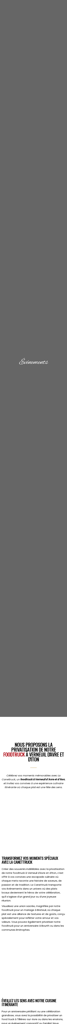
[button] (59, 16)
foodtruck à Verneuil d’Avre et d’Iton (42, 779)
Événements (33, 362)
